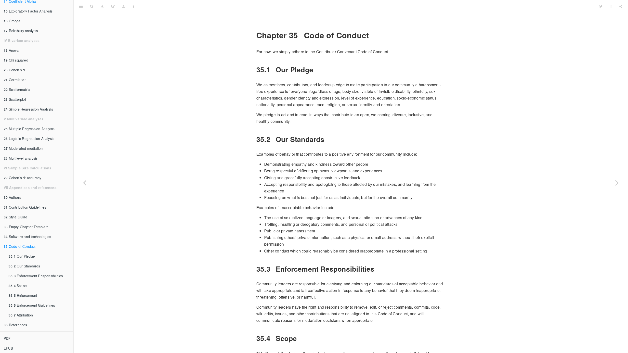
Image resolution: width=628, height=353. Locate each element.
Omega (12, 20)
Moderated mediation (23, 148)
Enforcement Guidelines (32, 305)
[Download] (123, 6)
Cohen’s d (14, 69)
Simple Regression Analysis (28, 109)
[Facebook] (611, 6)
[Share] (621, 6)
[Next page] (617, 182)
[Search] (91, 6)
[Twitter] (601, 6)
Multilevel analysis (21, 158)
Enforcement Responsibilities (36, 275)
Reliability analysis (21, 30)
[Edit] (113, 6)
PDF (7, 338)
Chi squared (16, 60)
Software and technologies (27, 236)
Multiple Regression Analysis (29, 128)
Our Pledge (22, 256)
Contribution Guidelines (25, 207)
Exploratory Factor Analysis (28, 11)
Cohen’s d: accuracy (22, 177)
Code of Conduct (20, 246)
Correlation (15, 79)
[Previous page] (85, 182)
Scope (18, 285)
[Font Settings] (102, 6)
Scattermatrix (17, 89)
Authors (12, 197)
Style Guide (15, 216)
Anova (11, 50)
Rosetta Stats (367, 6)
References (15, 324)
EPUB (8, 348)
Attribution (21, 315)
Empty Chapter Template (26, 226)
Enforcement (23, 295)
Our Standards (24, 266)
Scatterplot (15, 99)
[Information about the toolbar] (133, 6)
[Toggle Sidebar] (81, 6)
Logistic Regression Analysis (29, 138)
